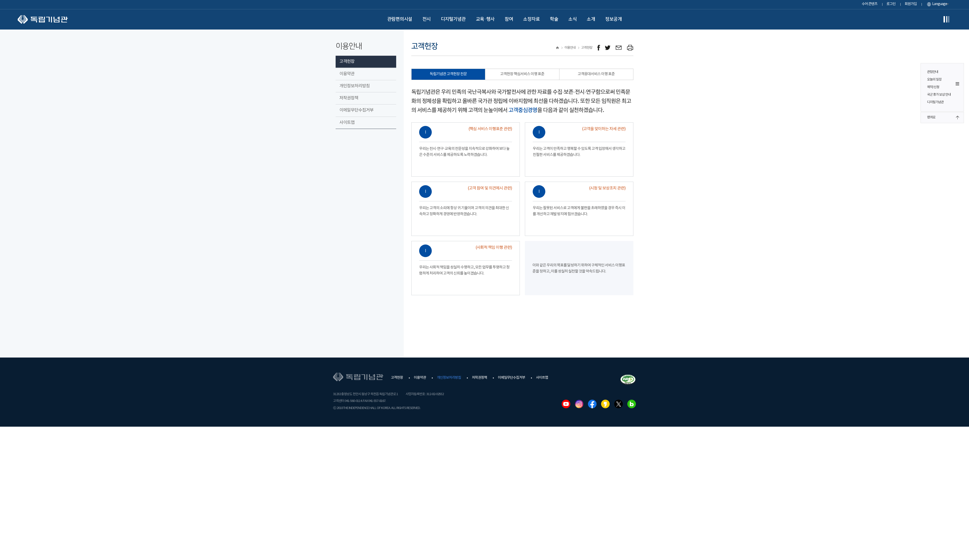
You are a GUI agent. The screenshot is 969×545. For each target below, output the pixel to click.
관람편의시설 (399, 19)
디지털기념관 (453, 19)
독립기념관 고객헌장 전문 (448, 74)
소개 (591, 19)
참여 (509, 19)
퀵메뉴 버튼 (957, 83)
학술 (554, 19)
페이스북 (592, 404)
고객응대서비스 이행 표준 (596, 74)
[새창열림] (599, 48)
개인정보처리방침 (354, 86)
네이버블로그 (631, 404)
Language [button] (939, 4)
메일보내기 (619, 48)
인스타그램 (579, 404)
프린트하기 (630, 48)
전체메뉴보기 (946, 19)
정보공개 (613, 19)
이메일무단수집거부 (356, 110)
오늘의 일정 (934, 79)
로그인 (891, 4)
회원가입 (911, 4)
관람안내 (932, 72)
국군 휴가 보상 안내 (939, 95)
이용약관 (347, 73)
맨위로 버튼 (957, 117)
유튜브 (566, 404)
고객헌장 (347, 61)
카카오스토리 (605, 404)
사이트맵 (347, 122)
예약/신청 (933, 87)
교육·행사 (485, 19)
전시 (426, 19)
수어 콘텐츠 (869, 4)
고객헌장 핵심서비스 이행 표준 (522, 74)
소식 (572, 19)
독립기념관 (43, 19)
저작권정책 (348, 98)
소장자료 (531, 19)
